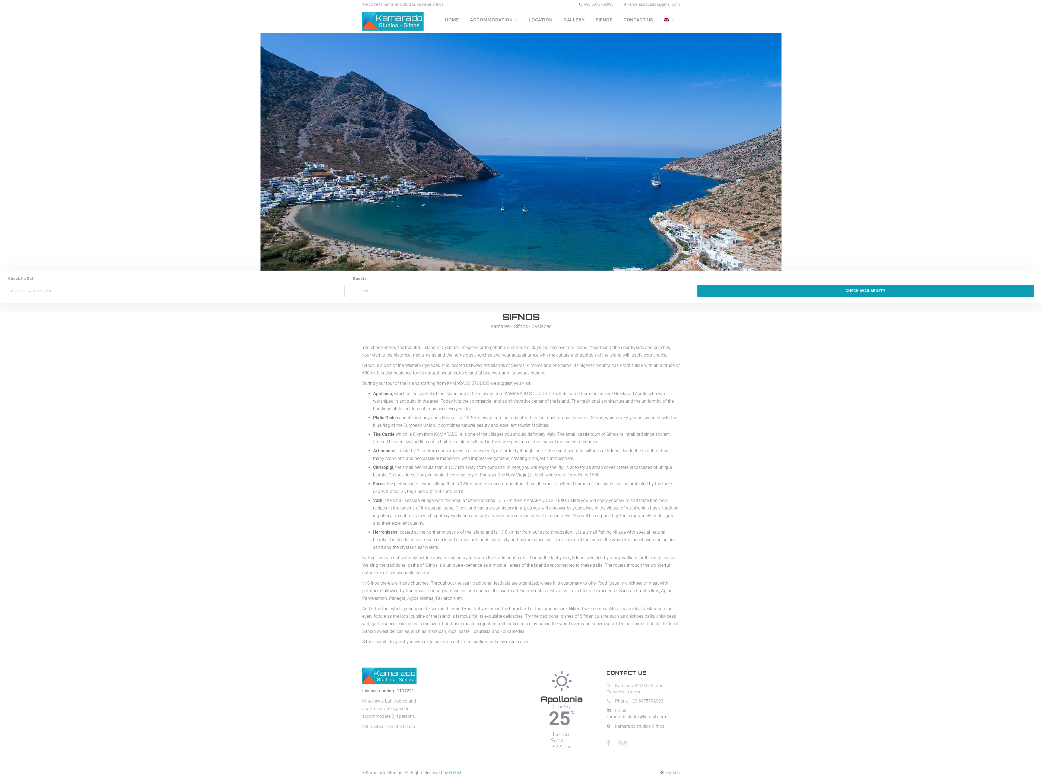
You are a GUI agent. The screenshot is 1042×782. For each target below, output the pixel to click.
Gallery (574, 20)
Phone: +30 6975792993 (638, 701)
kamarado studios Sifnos (639, 726)
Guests (360, 278)
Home (452, 20)
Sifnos (604, 20)
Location (541, 20)
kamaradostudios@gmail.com (654, 4)
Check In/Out (21, 278)
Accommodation (492, 20)
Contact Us (638, 20)
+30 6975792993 (598, 4)
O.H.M (455, 772)
